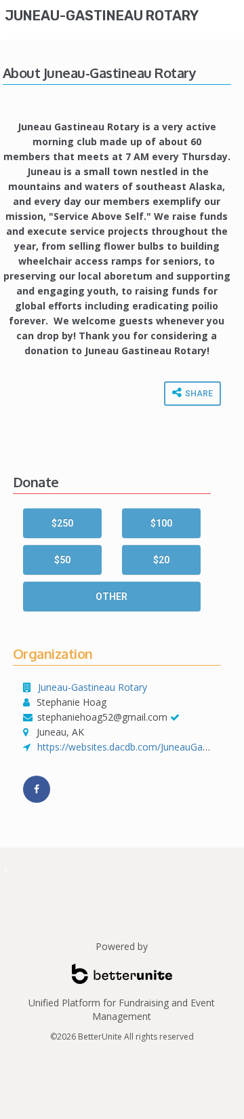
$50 (62, 559)
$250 (62, 523)
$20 (161, 559)
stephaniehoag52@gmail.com (102, 716)
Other (111, 596)
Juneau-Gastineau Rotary (102, 15)
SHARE (198, 393)
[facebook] (36, 789)
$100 (161, 523)
